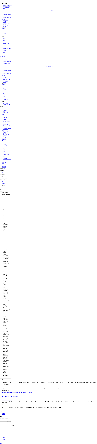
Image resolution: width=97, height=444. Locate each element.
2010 (3, 208)
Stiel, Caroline (5, 359)
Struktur (4, 37)
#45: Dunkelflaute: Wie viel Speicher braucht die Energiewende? (10, 386)
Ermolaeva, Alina (5, 271)
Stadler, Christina (5, 357)
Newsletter (1, 422)
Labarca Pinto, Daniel (6, 314)
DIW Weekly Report (5, 76)
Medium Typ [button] (3, 185)
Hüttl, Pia (4, 296)
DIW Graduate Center (4, 437)
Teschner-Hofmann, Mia (6, 364)
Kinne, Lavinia (5, 304)
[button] (1, 0)
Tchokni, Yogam (5, 363)
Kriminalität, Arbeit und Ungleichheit (7, 5)
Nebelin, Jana (5, 328)
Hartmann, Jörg (5, 290)
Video (3, 222)
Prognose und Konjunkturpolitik (7, 17)
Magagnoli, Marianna (5, 319)
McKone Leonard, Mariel (6, 321)
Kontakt (4, 40)
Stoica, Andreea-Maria (6, 360)
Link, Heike (4, 316)
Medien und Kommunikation (6, 34)
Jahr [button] (2, 184)
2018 (3, 202)
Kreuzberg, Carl (5, 308)
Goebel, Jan (4, 281)
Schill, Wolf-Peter (5, 347)
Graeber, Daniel (5, 283)
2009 (3, 209)
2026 (3, 196)
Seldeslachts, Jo (5, 354)
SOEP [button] (2, 85)
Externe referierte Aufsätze (6, 23)
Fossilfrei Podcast (5, 226)
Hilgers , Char (5, 293)
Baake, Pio (4, 251)
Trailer (3, 230)
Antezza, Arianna (5, 249)
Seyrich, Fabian (5, 355)
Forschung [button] (3, 57)
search (1, 0)
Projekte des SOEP (5, 47)
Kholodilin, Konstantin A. (6, 303)
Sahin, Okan (4, 341)
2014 (3, 205)
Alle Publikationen (4, 27)
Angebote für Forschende (6, 43)
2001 (3, 215)
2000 (3, 216)
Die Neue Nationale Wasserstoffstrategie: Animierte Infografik (10, 396)
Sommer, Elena (5, 356)
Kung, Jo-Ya (4, 311)
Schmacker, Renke (5, 348)
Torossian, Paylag (5, 365)
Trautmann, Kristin (5, 366)
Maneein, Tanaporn (5, 320)
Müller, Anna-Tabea (5, 326)
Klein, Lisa (4, 306)
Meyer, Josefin (5, 324)
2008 (3, 210)
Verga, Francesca (5, 369)
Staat (4, 8)
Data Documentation (5, 25)
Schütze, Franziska (5, 352)
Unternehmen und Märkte (6, 7)
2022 (3, 199)
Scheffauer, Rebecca (5, 344)
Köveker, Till (4, 307)
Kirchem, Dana (5, 305)
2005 (3, 212)
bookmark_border (2, 56)
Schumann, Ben (5, 350)
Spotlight (4, 229)
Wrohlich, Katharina (5, 375)
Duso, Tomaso (5, 268)
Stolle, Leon (4, 361)
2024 (3, 198)
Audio (3, 221)
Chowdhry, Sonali (5, 261)
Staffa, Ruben (5, 358)
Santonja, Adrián (5, 342)
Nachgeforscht (4, 227)
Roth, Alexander (5, 338)
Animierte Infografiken (5, 224)
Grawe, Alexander (5, 284)
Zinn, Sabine (4, 376)
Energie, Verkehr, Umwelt (6, 6)
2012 (3, 207)
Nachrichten (4, 33)
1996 (3, 219)
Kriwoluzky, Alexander (6, 309)
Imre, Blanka (4, 298)
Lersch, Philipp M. (5, 315)
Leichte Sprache (4, 167)
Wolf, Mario (4, 374)
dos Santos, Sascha (5, 267)
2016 (3, 204)
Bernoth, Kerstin (5, 255)
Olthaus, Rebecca (5, 331)
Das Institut (4, 50)
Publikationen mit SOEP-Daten (7, 48)
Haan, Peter (4, 287)
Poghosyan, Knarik (5, 334)
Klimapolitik (4, 119)
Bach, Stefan (4, 252)
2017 (3, 203)
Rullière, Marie (5, 339)
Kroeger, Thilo (5, 310)
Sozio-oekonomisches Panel (49, 10)
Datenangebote (5, 74)
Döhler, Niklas (5, 266)
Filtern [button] (1, 178)
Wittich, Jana (4, 372)
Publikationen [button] (3, 19)
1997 (3, 218)
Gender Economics (5, 13)
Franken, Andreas (5, 274)
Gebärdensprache (4, 166)
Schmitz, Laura (5, 349)
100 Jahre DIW (4, 223)
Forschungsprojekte (5, 129)
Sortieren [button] (1, 411)
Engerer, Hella (5, 270)
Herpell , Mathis (5, 292)
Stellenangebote (5, 95)
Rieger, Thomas (5, 337)
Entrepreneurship (5, 69)
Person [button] (2, 186)
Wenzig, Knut (5, 371)
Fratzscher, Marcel (5, 275)
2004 (3, 213)
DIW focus (4, 22)
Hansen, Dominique (5, 289)
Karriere (4, 52)
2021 (3, 200)
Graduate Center (5, 110)
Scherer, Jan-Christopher (6, 345)
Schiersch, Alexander (5, 346)
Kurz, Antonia (5, 312)
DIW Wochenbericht (5, 20)
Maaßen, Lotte (5, 318)
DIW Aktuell (4, 21)
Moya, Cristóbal (5, 325)
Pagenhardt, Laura (5, 332)
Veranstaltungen (4, 28)
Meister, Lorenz (5, 323)
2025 (3, 197)
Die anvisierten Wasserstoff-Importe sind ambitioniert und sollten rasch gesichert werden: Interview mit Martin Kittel (17, 392)
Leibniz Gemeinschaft (4, 436)
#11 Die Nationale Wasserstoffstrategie (7, 400)
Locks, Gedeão (5, 317)
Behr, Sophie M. (5, 254)
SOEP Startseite (5, 32)
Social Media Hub (5, 112)
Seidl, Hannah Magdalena (6, 353)
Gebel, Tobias (5, 277)
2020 (3, 201)
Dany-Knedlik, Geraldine (6, 263)
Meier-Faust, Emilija (5, 322)
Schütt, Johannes (5, 351)
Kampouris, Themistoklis (6, 302)
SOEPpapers (4, 26)
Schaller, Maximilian (5, 343)
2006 (3, 211)
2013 (3, 206)
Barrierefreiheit (3, 439)
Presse (2, 140)
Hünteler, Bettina (5, 295)
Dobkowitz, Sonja (5, 265)
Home (2, 172)
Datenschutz (3, 440)
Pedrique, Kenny (5, 333)
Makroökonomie (5, 60)
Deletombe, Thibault (5, 264)
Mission (4, 38)
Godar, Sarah (4, 280)
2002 (3, 214)
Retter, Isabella (5, 336)
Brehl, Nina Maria (5, 258)
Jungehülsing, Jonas (5, 300)
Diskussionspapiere (5, 24)
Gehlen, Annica (5, 278)
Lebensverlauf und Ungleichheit (7, 14)
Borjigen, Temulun (5, 257)
